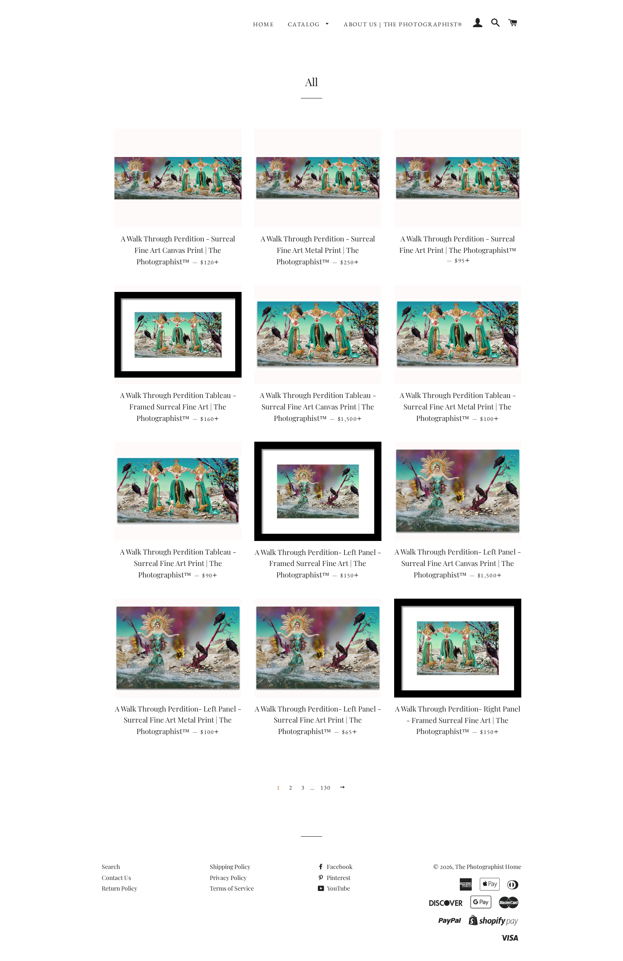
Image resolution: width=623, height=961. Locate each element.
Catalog (305, 24)
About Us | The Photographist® (403, 24)
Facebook (339, 867)
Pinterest (337, 878)
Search (111, 867)
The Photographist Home (488, 867)
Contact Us (116, 878)
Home (263, 24)
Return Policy (119, 888)
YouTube (338, 888)
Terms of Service (232, 888)
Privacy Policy (228, 878)
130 (325, 787)
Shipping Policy (230, 867)
